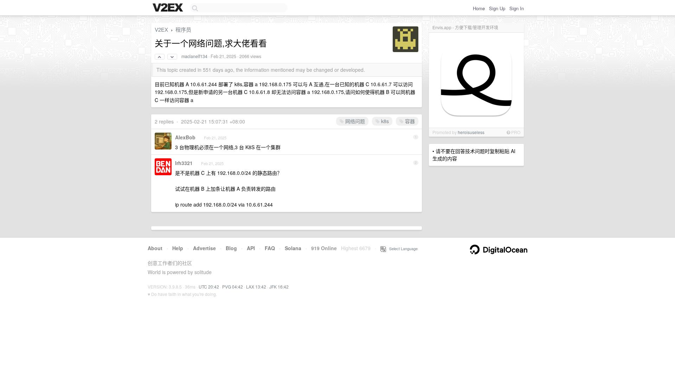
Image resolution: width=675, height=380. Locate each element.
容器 (409, 121)
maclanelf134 (194, 56)
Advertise (204, 248)
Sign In (516, 8)
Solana (293, 248)
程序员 (183, 29)
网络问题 (354, 121)
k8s (384, 121)
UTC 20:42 (209, 287)
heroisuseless (471, 132)
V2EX (161, 29)
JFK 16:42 (279, 287)
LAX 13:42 (256, 287)
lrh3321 (184, 162)
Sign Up (497, 8)
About (155, 248)
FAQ (270, 248)
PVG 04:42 (232, 287)
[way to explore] (168, 8)
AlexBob (185, 137)
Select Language (402, 248)
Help (177, 248)
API (251, 248)
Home (479, 8)
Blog (231, 248)
